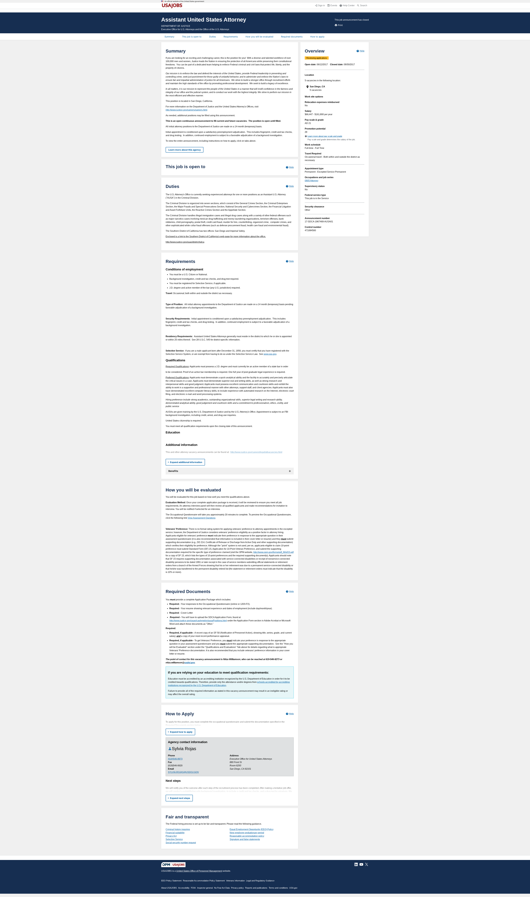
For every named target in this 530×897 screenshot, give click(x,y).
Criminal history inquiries (178, 829)
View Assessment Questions (201, 518)
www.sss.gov (270, 354)
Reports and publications (256, 888)
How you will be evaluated (259, 36)
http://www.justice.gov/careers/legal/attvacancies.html (256, 452)
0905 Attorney (311, 180)
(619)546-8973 (175, 759)
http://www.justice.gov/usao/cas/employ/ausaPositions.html (198, 620)
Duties (212, 36)
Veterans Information (235, 880)
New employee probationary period (247, 833)
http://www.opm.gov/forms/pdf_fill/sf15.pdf (273, 552)
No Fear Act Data (222, 888)
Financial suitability (175, 833)
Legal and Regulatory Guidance (260, 880)
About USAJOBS (169, 888)
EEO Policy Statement (171, 880)
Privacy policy (237, 888)
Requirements (231, 36)
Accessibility (184, 888)
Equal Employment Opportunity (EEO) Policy (251, 829)
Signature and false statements (245, 839)
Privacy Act (171, 836)
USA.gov (293, 888)
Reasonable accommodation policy (247, 836)
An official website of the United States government (184, 1)
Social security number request (181, 842)
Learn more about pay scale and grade (325, 136)
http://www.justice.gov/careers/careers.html (186, 110)
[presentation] (334, 88)
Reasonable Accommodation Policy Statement (204, 880)
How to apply (317, 36)
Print (340, 25)
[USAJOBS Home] (172, 6)
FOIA (193, 888)
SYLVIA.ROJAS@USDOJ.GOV (183, 772)
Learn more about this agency (184, 149)
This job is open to (192, 36)
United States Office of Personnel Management (199, 871)
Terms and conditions (278, 888)
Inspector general (205, 888)
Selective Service (174, 839)
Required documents (292, 36)
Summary (169, 36)
